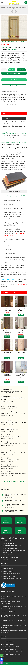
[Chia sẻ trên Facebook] (5, 104)
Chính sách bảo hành (8, 568)
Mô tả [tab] (3, 113)
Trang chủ (3, 7)
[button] (2, 2)
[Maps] (1, 662)
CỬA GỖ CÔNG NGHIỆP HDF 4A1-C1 (20, 376)
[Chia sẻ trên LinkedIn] (15, 104)
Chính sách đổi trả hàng (9, 576)
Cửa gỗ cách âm (7, 94)
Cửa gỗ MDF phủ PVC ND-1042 (7, 331)
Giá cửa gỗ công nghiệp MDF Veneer (12, 654)
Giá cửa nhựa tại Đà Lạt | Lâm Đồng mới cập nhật (15, 495)
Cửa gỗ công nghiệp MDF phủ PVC (10, 53)
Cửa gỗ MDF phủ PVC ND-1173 (21, 353)
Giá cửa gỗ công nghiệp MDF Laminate (13, 649)
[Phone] (1, 655)
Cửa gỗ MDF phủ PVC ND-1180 (7, 309)
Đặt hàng (11, 69)
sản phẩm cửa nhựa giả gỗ (12, 7)
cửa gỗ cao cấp (15, 94)
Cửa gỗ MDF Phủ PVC (12, 91)
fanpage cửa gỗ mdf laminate (10, 137)
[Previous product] (15, 11)
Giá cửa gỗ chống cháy (8, 641)
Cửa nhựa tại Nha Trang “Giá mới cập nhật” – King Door (14, 511)
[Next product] (12, 11)
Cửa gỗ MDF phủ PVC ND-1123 (21, 309)
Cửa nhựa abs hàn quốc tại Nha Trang (14, 500)
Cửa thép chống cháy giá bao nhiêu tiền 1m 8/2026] (15, 505)
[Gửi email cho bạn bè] (10, 104)
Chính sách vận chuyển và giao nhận (12, 578)
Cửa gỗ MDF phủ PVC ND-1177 (21, 331)
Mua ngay (21, 69)
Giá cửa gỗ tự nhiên (8, 657)
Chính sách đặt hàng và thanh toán (11, 573)
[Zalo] (1, 659)
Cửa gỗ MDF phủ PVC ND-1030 (7, 353)
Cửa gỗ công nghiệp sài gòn (15, 99)
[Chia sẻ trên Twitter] (7, 104)
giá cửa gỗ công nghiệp (9, 101)
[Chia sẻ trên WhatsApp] (2, 104)
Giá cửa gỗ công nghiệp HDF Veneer (12, 646)
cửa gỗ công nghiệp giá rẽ (11, 97)
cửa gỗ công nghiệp (11, 95)
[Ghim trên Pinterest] (13, 104)
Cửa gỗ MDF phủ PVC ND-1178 (7, 375)
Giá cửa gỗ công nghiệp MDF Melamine (13, 651)
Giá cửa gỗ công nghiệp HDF (10, 644)
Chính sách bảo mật (8, 571)
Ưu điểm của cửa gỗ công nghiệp (15, 281)
